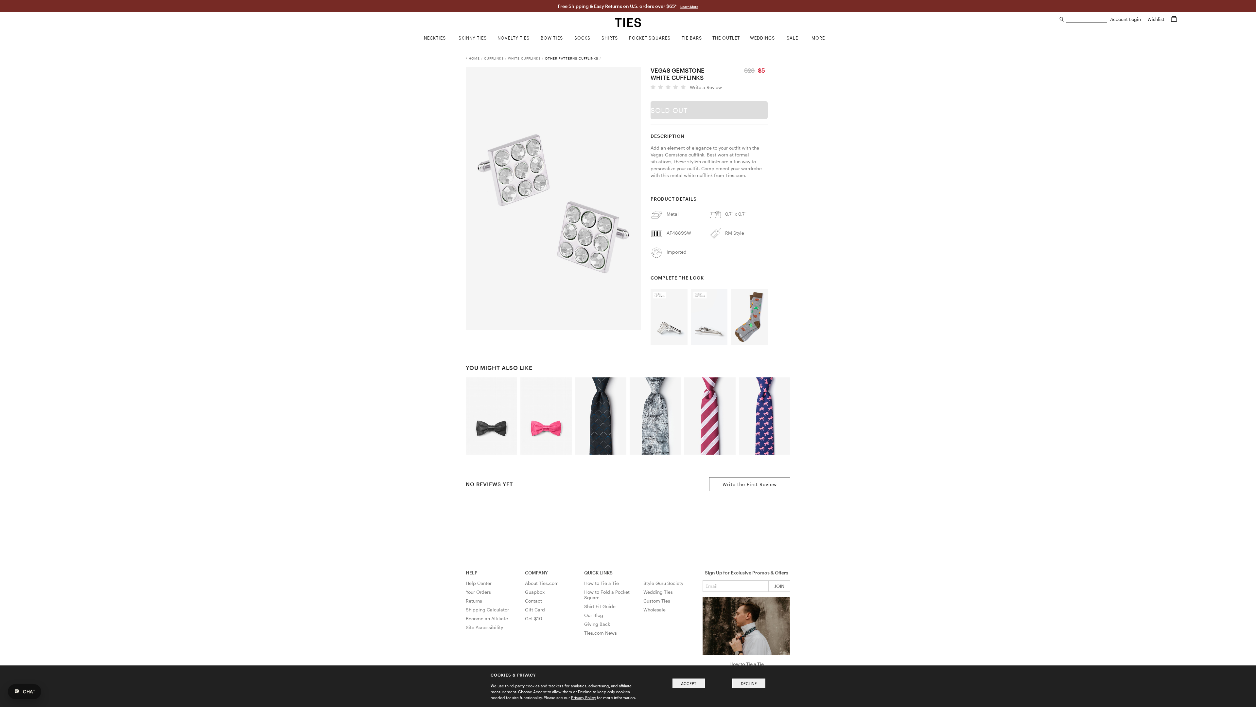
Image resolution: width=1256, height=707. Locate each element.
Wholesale (654, 609)
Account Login (1126, 19)
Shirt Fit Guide (600, 606)
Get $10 (533, 618)
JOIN (779, 586)
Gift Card (535, 609)
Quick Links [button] (598, 572)
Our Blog (593, 615)
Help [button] (472, 572)
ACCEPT (688, 683)
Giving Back (597, 624)
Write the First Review (750, 484)
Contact (533, 601)
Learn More (689, 7)
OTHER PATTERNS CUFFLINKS (571, 58)
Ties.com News (600, 633)
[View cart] (1174, 19)
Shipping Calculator (487, 609)
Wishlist (1156, 19)
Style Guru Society (663, 583)
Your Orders (478, 592)
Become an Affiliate (487, 618)
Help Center (479, 583)
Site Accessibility (484, 627)
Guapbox (535, 592)
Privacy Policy (583, 697)
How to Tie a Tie (601, 583)
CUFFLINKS (494, 58)
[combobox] (1086, 19)
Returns (474, 601)
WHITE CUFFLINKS (524, 58)
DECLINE (749, 683)
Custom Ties (656, 601)
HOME (474, 58)
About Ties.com (542, 583)
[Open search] (1061, 19)
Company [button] (536, 572)
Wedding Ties (658, 592)
